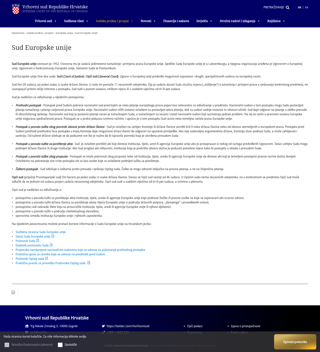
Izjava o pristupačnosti (245, 326)
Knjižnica (274, 21)
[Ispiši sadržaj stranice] (13, 292)
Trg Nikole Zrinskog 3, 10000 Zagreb (54, 326)
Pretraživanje (274, 7)
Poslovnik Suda (25, 241)
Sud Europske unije (86, 32)
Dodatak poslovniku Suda (32, 245)
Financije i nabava (176, 21)
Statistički (71, 344)
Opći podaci (194, 326)
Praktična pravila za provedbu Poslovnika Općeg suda (51, 263)
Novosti (146, 21)
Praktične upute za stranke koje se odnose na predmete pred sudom (60, 254)
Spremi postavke (295, 342)
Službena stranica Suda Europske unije (41, 232)
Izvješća (202, 21)
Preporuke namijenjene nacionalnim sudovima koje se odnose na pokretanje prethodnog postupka (80, 250)
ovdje (82, 336)
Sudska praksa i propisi (112, 21)
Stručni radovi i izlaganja (237, 21)
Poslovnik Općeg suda (30, 258)
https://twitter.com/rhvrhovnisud (128, 326)
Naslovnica (18, 32)
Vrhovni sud (43, 21)
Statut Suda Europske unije (33, 236)
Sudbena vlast (74, 21)
